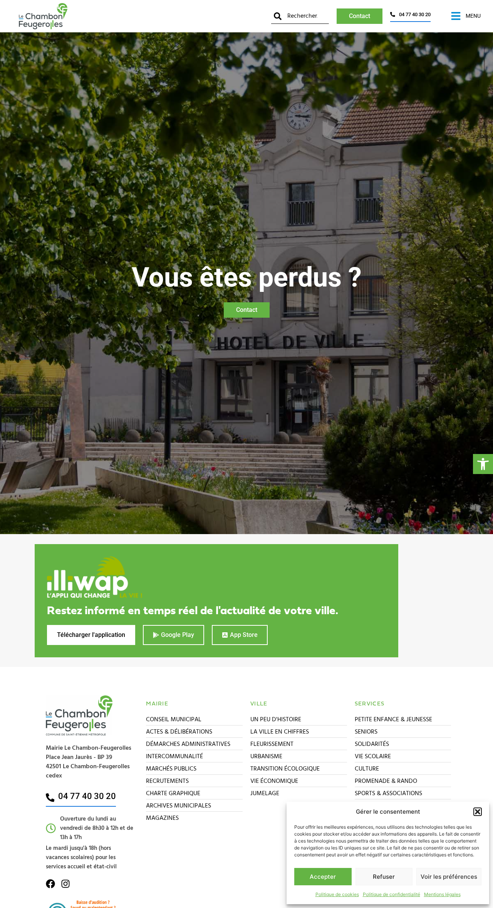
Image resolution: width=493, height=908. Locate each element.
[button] (483, 464)
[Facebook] (50, 883)
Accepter (323, 876)
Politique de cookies (337, 894)
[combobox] (300, 16)
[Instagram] (65, 883)
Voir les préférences (449, 876)
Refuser (384, 876)
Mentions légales (442, 894)
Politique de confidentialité (391, 894)
